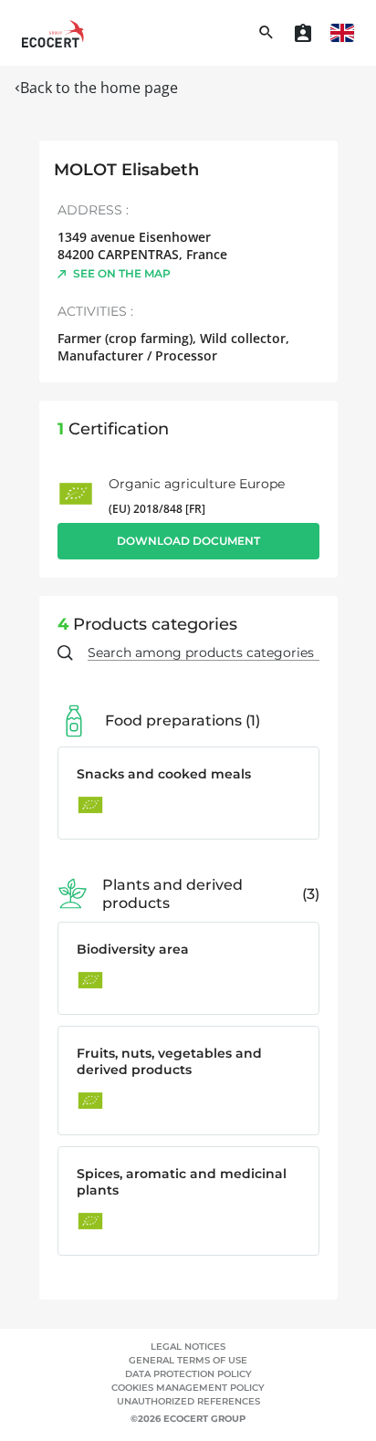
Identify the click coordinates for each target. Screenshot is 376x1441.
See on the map (122, 273)
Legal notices (188, 1346)
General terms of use (188, 1360)
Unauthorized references (188, 1401)
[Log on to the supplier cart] (303, 33)
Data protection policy (188, 1374)
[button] (342, 33)
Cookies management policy (188, 1388)
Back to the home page (99, 88)
